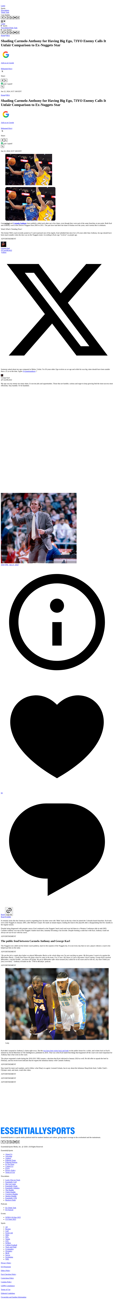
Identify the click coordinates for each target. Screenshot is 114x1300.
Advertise (8, 1156)
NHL (7, 1259)
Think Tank (5, 12)
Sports (5, 26)
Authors (8, 1158)
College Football (11, 1245)
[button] (6, 227)
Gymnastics (9, 1249)
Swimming (9, 1257)
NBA (8, 35)
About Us (8, 1154)
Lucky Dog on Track (12, 1180)
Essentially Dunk (11, 1186)
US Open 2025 (10, 1219)
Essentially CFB (11, 1198)
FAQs (7, 1168)
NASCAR (9, 1233)
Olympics (8, 1251)
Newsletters (5, 10)
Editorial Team (10, 1160)
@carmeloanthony (29, 371)
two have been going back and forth (56, 1051)
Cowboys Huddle (11, 1194)
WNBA (8, 1243)
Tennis (7, 1239)
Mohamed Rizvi (6, 69)
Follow (3, 252)
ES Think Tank (10, 1208)
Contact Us (9, 1166)
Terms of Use (10, 1172)
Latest (3, 6)
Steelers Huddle (10, 1196)
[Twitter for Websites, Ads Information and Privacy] (57, 678)
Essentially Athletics (12, 1188)
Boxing (8, 1229)
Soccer (7, 1255)
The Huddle (9, 1190)
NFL (7, 1237)
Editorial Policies (11, 1162)
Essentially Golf (11, 1182)
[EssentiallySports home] (38, 1134)
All (6, 1227)
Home (3, 35)
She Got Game (10, 1184)
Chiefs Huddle (10, 1192)
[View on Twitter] (57, 365)
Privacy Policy (10, 1170)
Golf (7, 1231)
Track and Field (10, 1247)
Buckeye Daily (10, 1200)
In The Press (9, 1164)
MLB (7, 1253)
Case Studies (7, 30)
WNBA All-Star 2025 (13, 1217)
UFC (7, 1241)
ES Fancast (9, 1210)
